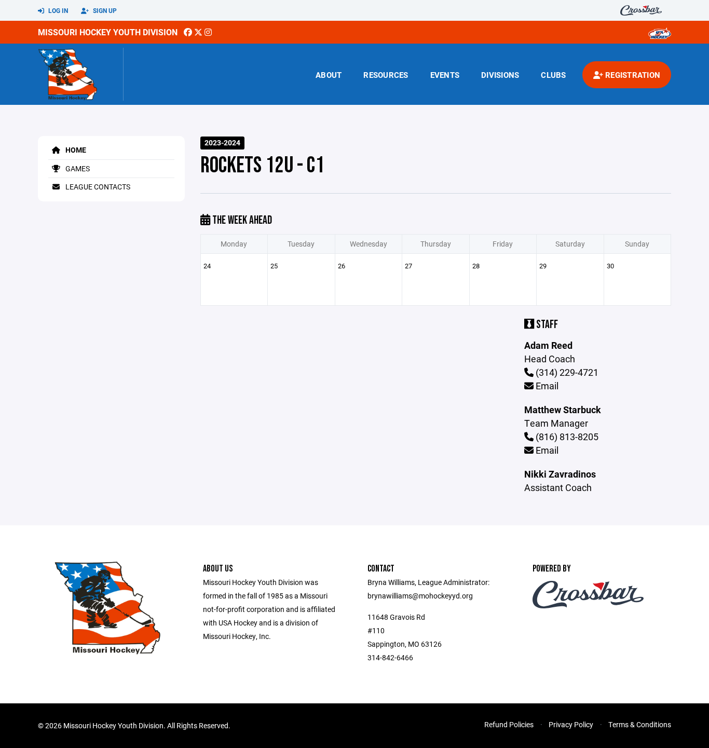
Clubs (553, 75)
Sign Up (104, 10)
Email (546, 385)
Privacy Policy (571, 724)
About (329, 75)
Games (77, 168)
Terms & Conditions (639, 724)
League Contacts (97, 187)
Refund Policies (509, 724)
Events (445, 75)
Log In (57, 10)
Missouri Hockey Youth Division (108, 31)
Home (75, 150)
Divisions (500, 75)
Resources (385, 75)
